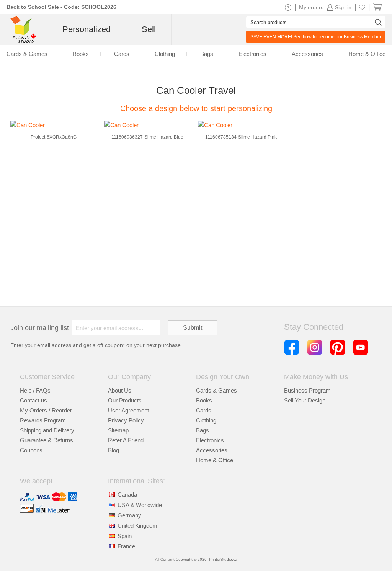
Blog (113, 450)
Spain (125, 536)
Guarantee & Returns (46, 440)
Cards (203, 410)
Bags (202, 430)
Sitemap (118, 430)
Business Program (307, 390)
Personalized (86, 29)
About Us (119, 390)
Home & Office (214, 460)
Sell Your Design (304, 400)
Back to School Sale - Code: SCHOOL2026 (61, 7)
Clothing (206, 420)
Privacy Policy (126, 420)
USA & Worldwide (140, 505)
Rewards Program (43, 420)
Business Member (362, 36)
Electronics (210, 440)
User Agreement (128, 410)
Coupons (31, 450)
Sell (149, 29)
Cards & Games (216, 390)
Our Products (125, 400)
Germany (129, 515)
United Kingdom (137, 525)
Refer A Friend (126, 440)
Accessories (211, 450)
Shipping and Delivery (47, 430)
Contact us (33, 400)
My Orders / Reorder (46, 410)
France (126, 546)
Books (204, 400)
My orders (311, 7)
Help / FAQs (35, 390)
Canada (127, 494)
